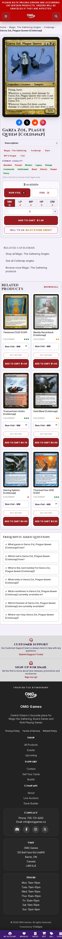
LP (22, 203)
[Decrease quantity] (6, 211)
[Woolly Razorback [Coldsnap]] (46, 312)
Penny (6, 173)
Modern (28, 165)
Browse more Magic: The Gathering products (26, 269)
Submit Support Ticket (31, 654)
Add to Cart (31, 220)
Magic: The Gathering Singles (25, 27)
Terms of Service (31, 731)
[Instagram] (35, 829)
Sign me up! (31, 677)
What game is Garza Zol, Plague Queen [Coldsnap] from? (28, 546)
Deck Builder (31, 803)
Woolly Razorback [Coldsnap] (43, 333)
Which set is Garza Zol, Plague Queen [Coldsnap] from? (27, 558)
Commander (8, 169)
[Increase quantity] (55, 211)
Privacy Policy (12, 731)
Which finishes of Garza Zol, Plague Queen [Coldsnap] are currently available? (30, 605)
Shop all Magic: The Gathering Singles (27, 253)
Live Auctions (31, 798)
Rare (47, 150)
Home (3, 27)
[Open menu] (6, 16)
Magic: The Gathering (15, 150)
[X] (45, 829)
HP (43, 203)
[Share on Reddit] (35, 122)
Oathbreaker (23, 169)
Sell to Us (31, 230)
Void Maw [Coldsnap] (45, 411)
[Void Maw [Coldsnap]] (46, 391)
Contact (31, 768)
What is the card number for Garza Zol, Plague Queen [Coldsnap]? (27, 569)
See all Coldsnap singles (20, 260)
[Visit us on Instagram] (43, 122)
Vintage (48, 165)
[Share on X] (27, 122)
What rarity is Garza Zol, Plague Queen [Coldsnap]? (28, 581)
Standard (7, 165)
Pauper (53, 169)
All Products (31, 744)
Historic (43, 169)
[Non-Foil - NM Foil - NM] (16, 425)
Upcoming (31, 755)
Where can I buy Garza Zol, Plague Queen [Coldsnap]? (29, 616)
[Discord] (17, 829)
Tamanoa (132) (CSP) (15, 332)
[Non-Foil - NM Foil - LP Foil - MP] (16, 346)
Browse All (51, 287)
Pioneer (18, 165)
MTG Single (10, 156)
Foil (22, 156)
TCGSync (37, 927)
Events (31, 750)
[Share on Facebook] (19, 122)
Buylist (31, 779)
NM (11, 203)
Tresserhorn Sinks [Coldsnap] (14, 412)
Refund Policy (50, 731)
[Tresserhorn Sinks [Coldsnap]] (16, 391)
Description (11, 143)
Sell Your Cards (31, 774)
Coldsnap (49, 27)
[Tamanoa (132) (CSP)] (16, 312)
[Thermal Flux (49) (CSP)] (46, 470)
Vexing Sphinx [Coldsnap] (11, 491)
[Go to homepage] (31, 16)
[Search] (56, 16)
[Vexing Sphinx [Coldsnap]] (16, 470)
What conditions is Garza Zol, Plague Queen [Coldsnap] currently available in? (31, 593)
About (31, 792)
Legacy (38, 165)
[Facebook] (26, 829)
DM (54, 203)
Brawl (34, 169)
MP (32, 203)
